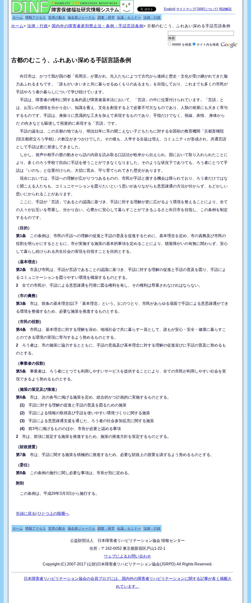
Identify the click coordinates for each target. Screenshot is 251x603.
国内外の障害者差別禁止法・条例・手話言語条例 (97, 26)
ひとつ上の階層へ (53, 513)
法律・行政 (152, 17)
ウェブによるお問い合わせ (127, 556)
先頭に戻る (26, 513)
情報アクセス (35, 17)
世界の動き (56, 17)
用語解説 (225, 9)
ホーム (18, 17)
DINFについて (207, 9)
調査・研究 (106, 17)
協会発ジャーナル (81, 17)
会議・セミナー (129, 17)
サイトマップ (185, 9)
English (169, 9)
